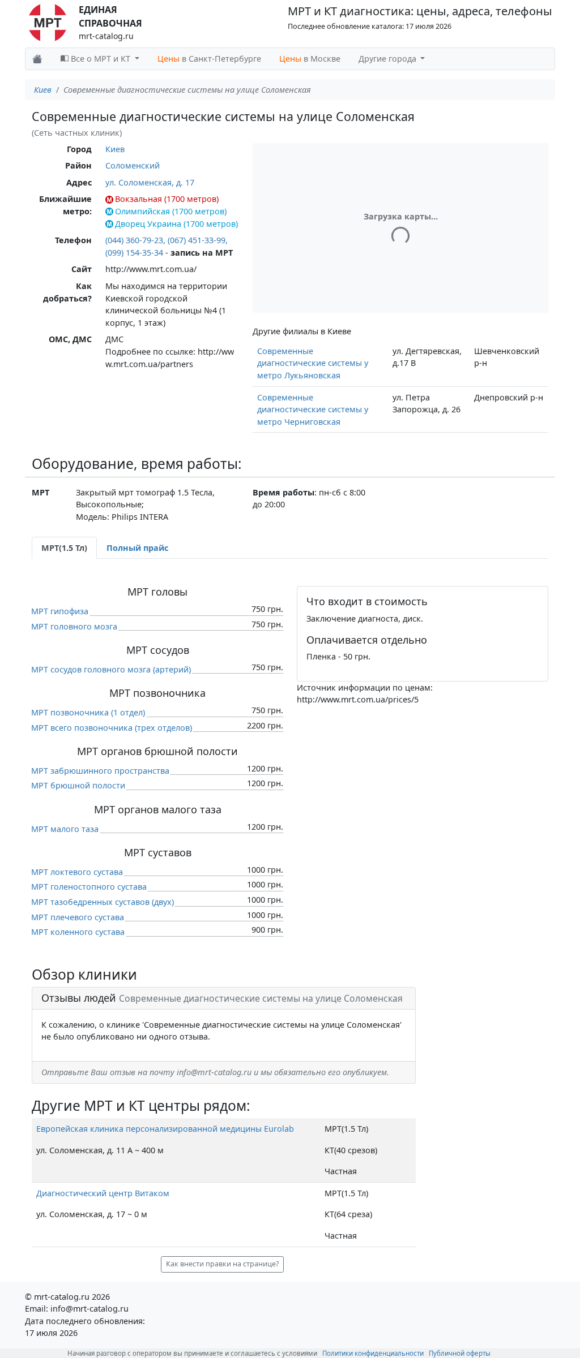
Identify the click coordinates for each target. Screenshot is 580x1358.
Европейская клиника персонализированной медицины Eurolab (165, 1128)
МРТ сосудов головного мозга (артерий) (111, 669)
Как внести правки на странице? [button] (222, 1264)
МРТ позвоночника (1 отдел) (88, 712)
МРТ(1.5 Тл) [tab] (64, 547)
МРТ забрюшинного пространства (100, 770)
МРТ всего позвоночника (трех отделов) (111, 727)
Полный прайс (137, 547)
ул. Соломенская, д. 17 (149, 182)
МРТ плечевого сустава (77, 917)
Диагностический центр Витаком (102, 1193)
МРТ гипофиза (59, 611)
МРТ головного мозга (74, 626)
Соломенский (132, 165)
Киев (43, 89)
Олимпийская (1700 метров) (171, 211)
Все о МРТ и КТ (101, 58)
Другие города (389, 58)
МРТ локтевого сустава (77, 871)
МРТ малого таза (65, 829)
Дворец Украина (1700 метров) (176, 223)
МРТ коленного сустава (78, 931)
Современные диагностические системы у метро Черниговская (312, 409)
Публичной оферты (460, 1353)
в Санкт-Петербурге (209, 58)
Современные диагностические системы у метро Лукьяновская (312, 363)
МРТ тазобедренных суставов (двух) (102, 901)
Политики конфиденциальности (373, 1353)
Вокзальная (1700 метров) (167, 198)
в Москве (309, 58)
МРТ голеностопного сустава (89, 886)
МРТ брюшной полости (78, 785)
